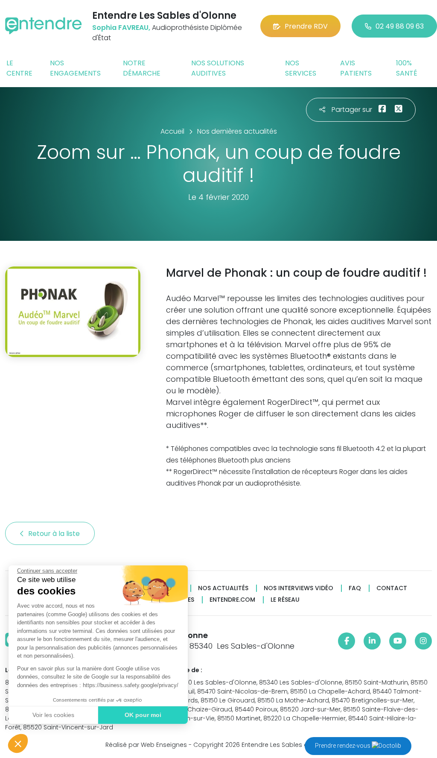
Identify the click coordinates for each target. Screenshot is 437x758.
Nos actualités (223, 588)
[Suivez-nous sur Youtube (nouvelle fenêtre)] (397, 641)
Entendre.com (232, 599)
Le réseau (285, 599)
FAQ (355, 588)
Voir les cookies (53, 714)
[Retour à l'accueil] (43, 26)
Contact (391, 588)
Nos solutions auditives (217, 68)
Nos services (300, 68)
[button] (18, 743)
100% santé (406, 68)
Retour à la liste (55, 534)
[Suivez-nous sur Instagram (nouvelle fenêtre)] (423, 641)
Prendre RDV (306, 26)
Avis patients (356, 68)
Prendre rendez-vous (343, 745)
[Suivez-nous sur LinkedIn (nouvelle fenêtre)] (372, 641)
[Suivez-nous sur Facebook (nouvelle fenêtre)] (346, 641)
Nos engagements (75, 68)
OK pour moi (143, 714)
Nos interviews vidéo (298, 588)
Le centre (19, 68)
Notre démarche (141, 68)
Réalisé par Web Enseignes (146, 744)
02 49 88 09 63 (400, 26)
